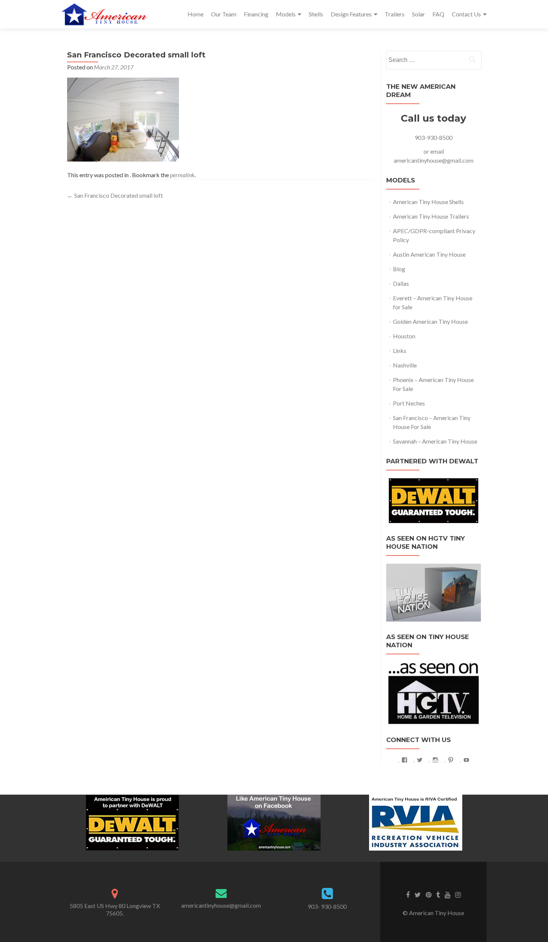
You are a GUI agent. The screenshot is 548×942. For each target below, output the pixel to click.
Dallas (401, 283)
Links (399, 350)
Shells (316, 14)
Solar (418, 14)
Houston (404, 335)
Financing (256, 14)
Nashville (405, 365)
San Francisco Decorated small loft (115, 195)
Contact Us (466, 14)
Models (286, 14)
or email (433, 151)
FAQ (438, 14)
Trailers (394, 14)
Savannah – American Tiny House (435, 441)
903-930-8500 (434, 137)
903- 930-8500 (327, 906)
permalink (182, 174)
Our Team (223, 14)
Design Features (351, 14)
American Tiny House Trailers (431, 216)
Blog (399, 268)
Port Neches (409, 403)
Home (196, 14)
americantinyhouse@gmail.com (433, 160)
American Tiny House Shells (428, 201)
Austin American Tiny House (429, 254)
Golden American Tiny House (430, 321)
